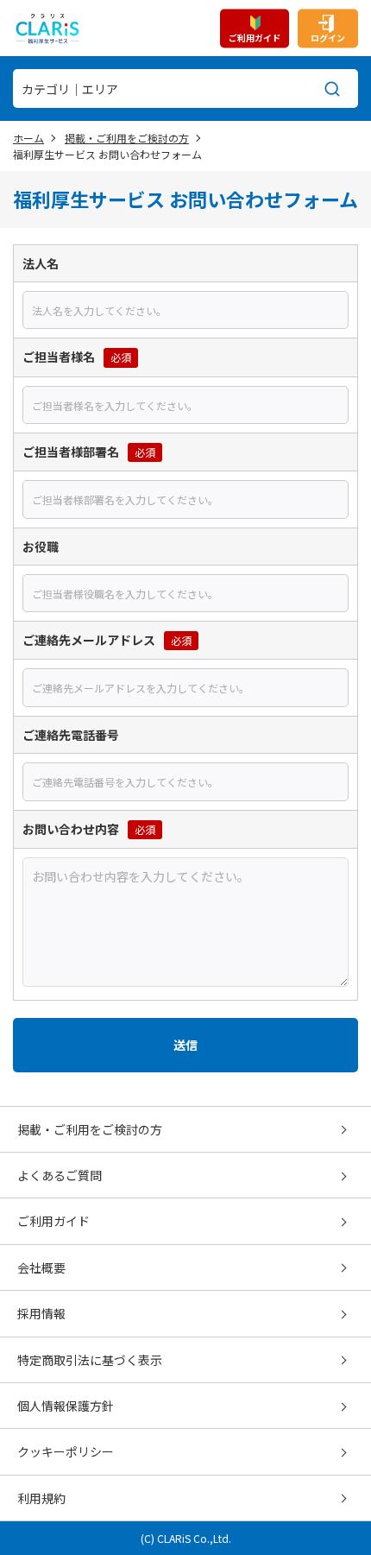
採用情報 (41, 1313)
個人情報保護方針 (65, 1405)
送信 (185, 1044)
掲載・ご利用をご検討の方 (127, 137)
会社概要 (41, 1267)
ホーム (28, 137)
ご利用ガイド (254, 36)
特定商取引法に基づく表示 (89, 1360)
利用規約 (41, 1498)
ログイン (328, 36)
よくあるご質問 (59, 1175)
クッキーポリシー (65, 1451)
